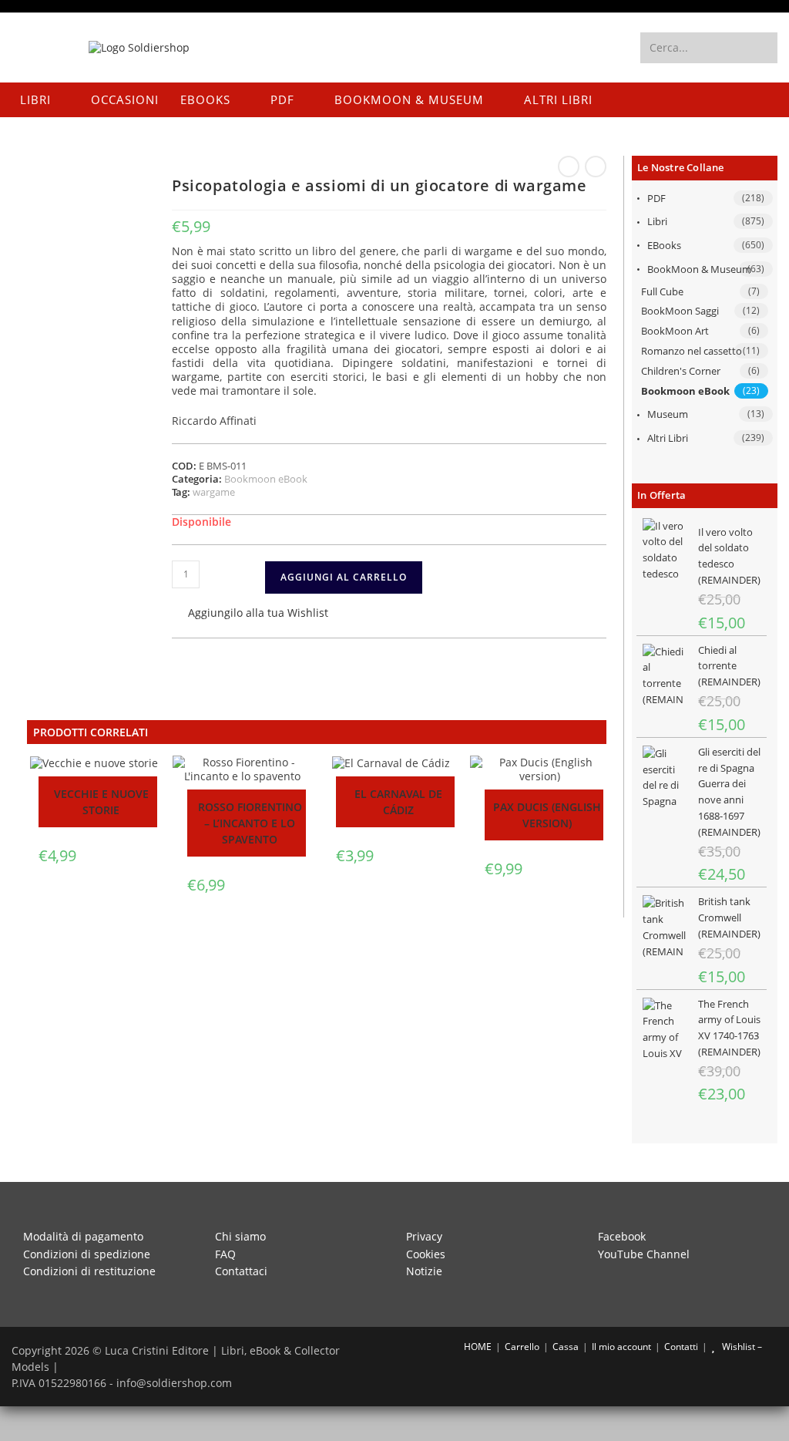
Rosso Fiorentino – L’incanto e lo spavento (250, 823)
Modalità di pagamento (83, 1236)
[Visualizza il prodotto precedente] (568, 166)
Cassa (565, 1346)
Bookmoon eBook (685, 391)
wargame (214, 492)
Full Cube (662, 291)
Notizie (424, 1271)
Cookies (425, 1254)
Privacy (424, 1236)
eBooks (664, 245)
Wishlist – (741, 1346)
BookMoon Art (675, 331)
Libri (657, 221)
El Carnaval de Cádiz (398, 801)
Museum (667, 414)
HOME (477, 1346)
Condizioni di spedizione (86, 1254)
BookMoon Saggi (680, 311)
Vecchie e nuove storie (101, 801)
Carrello (522, 1346)
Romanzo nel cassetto (691, 351)
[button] (250, 614)
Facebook (622, 1236)
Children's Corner (680, 371)
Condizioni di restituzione (89, 1271)
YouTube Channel (644, 1254)
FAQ (225, 1254)
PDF (656, 198)
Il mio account (621, 1346)
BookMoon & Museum (699, 269)
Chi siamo (240, 1236)
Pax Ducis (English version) (547, 815)
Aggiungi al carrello (343, 577)
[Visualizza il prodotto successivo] (595, 166)
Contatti (681, 1346)
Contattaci (241, 1271)
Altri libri (667, 438)
